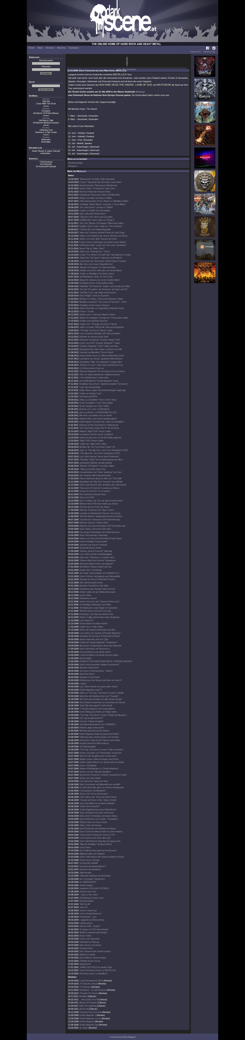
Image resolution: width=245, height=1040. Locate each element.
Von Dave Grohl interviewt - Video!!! (96, 671)
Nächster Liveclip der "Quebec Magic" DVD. (100, 340)
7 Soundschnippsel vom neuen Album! (97, 709)
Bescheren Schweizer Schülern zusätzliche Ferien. (103, 775)
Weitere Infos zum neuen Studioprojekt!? (98, 418)
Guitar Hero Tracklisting (91, 570)
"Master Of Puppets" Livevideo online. (97, 466)
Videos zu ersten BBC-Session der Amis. (98, 239)
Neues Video (85, 936)
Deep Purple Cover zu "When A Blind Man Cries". (102, 355)
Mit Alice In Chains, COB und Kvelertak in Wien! (101, 299)
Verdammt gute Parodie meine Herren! (97, 589)
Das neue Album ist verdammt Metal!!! (97, 803)
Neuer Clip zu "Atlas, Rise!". (92, 248)
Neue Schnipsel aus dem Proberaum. (97, 812)
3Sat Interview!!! (87, 674)
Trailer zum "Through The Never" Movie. (98, 324)
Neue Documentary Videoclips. (94, 535)
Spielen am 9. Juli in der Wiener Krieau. (98, 314)
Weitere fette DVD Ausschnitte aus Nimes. (99, 504)
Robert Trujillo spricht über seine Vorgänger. (99, 617)
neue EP (83, 907)
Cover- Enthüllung (88, 765)
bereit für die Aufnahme (90, 869)
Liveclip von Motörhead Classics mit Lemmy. (100, 513)
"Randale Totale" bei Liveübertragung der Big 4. (101, 459)
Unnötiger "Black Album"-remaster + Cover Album (102, 204)
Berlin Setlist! (85, 658)
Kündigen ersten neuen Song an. (95, 305)
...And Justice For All (88, 999)
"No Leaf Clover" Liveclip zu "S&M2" (96, 207)
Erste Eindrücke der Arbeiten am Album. (98, 828)
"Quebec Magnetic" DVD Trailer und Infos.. (99, 346)
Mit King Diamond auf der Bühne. (94, 731)
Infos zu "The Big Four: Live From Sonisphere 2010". (104, 450)
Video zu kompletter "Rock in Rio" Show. (98, 400)
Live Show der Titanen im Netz (94, 781)
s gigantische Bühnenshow (92, 920)
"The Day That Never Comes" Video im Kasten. (102, 749)
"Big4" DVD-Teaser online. (92, 440)
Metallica (83, 996)
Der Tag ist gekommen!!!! (91, 718)
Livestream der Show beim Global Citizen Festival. (103, 261)
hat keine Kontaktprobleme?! (93, 866)
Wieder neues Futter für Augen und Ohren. (99, 759)
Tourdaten (74, 48)
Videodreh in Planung (89, 942)
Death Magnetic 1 (88, 1015)
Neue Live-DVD (87, 497)
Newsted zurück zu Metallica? (94, 973)
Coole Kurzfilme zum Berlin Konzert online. (99, 655)
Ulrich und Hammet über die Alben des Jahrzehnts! (103, 485)
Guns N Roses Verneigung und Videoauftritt (100, 576)
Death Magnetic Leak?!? (91, 690)
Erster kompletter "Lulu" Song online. (96, 403)
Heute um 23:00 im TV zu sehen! (95, 491)
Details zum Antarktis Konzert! (94, 321)
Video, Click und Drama (90, 825)
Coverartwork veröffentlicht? (92, 791)
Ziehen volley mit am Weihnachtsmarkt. (98, 592)
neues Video (85, 595)
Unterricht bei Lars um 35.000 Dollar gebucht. (101, 437)
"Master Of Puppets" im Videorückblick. (98, 267)
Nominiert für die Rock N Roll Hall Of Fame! (100, 636)
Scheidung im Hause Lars (92, 898)
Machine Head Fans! (89, 667)
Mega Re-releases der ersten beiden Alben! (100, 280)
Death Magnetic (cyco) (90, 1018)
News (40, 48)
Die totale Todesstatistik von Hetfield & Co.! (99, 573)
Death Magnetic (87, 1021)
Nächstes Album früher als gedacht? (96, 564)
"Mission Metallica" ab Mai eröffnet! (96, 844)
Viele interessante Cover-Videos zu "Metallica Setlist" (104, 201)
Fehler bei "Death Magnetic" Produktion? (98, 642)
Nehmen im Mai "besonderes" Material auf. (99, 425)
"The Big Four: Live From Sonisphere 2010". (100, 453)
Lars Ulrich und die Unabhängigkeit (96, 554)
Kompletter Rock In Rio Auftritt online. (97, 283)
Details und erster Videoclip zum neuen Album (101, 270)
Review (45, 99)
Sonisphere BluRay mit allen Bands (96, 463)
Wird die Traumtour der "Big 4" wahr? (97, 510)
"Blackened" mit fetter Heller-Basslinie (97, 179)
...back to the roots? (89, 894)
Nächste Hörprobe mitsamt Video (95, 191)
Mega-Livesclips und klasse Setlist (96, 198)
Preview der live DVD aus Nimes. (95, 507)
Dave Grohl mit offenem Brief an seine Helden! (101, 831)
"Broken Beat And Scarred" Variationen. (98, 560)
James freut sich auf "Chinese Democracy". (99, 601)
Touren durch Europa (89, 860)
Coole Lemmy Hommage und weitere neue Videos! (102, 242)
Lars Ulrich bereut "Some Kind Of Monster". (100, 456)
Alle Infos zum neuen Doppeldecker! (96, 264)
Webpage (140, 92)
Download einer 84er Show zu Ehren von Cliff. (101, 349)
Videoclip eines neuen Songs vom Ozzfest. (99, 737)
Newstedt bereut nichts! (91, 548)
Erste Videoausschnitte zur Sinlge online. (98, 712)
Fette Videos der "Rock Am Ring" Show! (98, 797)
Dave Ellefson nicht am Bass (93, 958)
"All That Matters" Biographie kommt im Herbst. (101, 516)
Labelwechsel (86, 923)
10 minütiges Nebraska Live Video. (95, 604)
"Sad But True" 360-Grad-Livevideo (96, 217)
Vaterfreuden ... (87, 872)
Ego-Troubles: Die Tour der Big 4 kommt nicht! (101, 500)
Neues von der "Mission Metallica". (96, 772)
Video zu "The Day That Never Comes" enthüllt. (102, 693)
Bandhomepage (75, 163)
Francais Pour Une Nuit (90, 1012)
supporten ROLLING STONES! (94, 888)
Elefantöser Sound (87, 598)
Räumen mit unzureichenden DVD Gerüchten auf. (103, 526)
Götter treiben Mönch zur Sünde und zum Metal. (102, 762)
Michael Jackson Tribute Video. (94, 522)
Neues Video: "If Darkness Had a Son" (97, 188)
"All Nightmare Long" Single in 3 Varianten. (98, 608)
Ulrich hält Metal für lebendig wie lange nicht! (100, 841)
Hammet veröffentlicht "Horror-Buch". (97, 352)
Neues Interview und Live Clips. (94, 639)
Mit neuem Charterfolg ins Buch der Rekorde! (101, 645)
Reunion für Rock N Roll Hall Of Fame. (97, 579)
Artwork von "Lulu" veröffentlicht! (94, 409)
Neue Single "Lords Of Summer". (95, 295)
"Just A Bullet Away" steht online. (94, 377)
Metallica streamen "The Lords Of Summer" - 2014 (103, 302)
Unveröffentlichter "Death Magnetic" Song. (98, 381)
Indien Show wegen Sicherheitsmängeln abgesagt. (102, 390)
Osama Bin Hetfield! (89, 863)
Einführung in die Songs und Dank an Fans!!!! (101, 680)
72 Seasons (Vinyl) (88, 983)
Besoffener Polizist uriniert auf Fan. (96, 567)
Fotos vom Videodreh (90, 939)
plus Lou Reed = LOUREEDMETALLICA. (98, 412)
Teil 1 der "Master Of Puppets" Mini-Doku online (101, 223)
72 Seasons (85, 987)
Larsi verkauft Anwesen (90, 913)
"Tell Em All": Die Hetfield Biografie (95, 229)
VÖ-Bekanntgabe (88, 746)
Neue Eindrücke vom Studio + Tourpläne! (99, 819)
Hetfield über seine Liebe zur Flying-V (97, 220)
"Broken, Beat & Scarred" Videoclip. (96, 551)
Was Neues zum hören (90, 945)
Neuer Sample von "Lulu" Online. (94, 406)
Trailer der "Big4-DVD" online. (93, 444)
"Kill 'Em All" (85, 904)
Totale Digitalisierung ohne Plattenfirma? (98, 809)
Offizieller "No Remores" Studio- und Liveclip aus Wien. (105, 286)
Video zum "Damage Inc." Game (95, 251)
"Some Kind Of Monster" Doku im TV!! (97, 835)
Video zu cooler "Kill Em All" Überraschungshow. (102, 327)
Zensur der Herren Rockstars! (94, 794)
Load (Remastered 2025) (91, 980)
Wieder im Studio (87, 954)
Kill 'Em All (83, 1009)
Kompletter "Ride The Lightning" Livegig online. (101, 362)
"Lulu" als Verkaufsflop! (89, 387)
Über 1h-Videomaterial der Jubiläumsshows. (99, 374)
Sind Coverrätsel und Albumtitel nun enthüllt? (100, 784)
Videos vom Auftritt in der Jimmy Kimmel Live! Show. (104, 236)
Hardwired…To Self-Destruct (92, 990)
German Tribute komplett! (91, 721)
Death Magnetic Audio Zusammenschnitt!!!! (99, 734)
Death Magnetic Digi (89, 1025)
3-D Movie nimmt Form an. (92, 368)
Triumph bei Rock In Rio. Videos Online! (98, 800)
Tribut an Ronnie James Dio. (93, 469)
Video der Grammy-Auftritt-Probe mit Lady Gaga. (102, 232)
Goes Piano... (86, 847)
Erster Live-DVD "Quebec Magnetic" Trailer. (99, 343)
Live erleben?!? (87, 620)
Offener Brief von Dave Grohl (93, 822)
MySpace (72, 166)
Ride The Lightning (87, 1006)
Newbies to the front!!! (90, 677)
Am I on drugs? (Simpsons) (92, 879)
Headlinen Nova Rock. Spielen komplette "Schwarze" (103, 384)
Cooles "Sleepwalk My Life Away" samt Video (100, 182)
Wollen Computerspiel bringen (93, 932)
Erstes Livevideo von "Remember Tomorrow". (101, 753)
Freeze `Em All (86, 311)
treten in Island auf (88, 910)
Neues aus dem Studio (90, 778)
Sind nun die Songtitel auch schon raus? (98, 756)
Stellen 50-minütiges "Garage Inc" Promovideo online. (104, 318)
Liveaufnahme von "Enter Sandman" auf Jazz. (101, 472)
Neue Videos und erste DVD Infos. (96, 529)
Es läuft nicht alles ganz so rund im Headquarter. (102, 787)
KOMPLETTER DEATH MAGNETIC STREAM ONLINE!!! (105, 661)
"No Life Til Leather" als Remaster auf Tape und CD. (104, 289)
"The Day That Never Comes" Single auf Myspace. (103, 715)
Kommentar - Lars (88, 917)
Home (32, 48)
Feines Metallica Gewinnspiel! (93, 541)
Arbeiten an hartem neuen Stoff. (94, 337)
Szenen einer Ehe (88, 891)
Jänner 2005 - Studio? (90, 926)
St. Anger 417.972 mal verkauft (93, 929)
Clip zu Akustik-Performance (92, 213)
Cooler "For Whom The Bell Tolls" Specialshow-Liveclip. (105, 255)
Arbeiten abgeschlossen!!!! (91, 727)
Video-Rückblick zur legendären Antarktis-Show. (102, 308)
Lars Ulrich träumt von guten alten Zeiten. (99, 686)
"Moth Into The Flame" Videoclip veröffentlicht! (101, 258)
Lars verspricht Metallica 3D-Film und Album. (100, 333)
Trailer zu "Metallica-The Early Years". (97, 273)
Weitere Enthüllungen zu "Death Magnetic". (99, 768)
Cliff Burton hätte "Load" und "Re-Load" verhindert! (102, 245)
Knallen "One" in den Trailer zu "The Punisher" (101, 226)
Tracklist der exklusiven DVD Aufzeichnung (100, 519)
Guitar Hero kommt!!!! (90, 806)
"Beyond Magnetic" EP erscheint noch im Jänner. (102, 371)
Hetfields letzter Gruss (90, 961)
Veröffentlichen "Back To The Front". (96, 277)
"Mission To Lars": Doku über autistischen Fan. (101, 365)
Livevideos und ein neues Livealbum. (97, 434)
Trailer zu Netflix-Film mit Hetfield (95, 210)
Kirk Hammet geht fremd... (92, 582)
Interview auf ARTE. (88, 396)
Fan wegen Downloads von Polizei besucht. (100, 532)
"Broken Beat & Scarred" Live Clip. (95, 611)
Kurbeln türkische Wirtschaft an (94, 743)
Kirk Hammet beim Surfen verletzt (95, 951)
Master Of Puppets (88, 1002)
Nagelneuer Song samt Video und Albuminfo (99, 195)
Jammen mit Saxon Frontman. (94, 545)
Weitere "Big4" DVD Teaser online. (95, 431)
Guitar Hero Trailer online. (92, 627)
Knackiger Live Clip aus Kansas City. (96, 614)
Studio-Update (86, 885)
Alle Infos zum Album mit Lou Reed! (95, 415)
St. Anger (83, 1028)
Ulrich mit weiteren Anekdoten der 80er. (98, 630)
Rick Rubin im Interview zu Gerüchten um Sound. (102, 702)
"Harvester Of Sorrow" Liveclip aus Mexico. (100, 488)
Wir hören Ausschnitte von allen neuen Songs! (101, 699)
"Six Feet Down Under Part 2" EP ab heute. (99, 428)
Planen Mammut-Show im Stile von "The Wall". (101, 478)
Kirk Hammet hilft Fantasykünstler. (95, 475)
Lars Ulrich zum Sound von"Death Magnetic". (101, 633)
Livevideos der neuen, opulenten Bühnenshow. (101, 358)
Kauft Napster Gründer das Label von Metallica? (101, 422)
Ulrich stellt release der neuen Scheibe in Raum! (102, 857)
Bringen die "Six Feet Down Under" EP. (98, 447)
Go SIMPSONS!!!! (88, 882)
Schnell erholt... (87, 948)
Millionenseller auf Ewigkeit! (92, 854)
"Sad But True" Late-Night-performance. (98, 292)
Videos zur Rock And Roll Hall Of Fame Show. (101, 538)
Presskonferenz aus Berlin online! (95, 652)
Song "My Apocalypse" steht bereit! (96, 705)
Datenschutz (209, 51)
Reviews (50, 48)
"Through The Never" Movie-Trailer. (96, 330)
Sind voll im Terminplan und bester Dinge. (99, 816)
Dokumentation (87, 901)
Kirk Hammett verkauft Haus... (93, 494)
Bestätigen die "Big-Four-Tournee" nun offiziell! (101, 482)
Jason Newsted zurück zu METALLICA (98, 970)
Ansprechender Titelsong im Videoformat (98, 185)
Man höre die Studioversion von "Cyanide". (99, 696)
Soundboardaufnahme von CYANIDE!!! (97, 724)
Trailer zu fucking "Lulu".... (91, 393)
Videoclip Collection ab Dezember (95, 876)
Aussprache (85, 964)
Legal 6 (83, 683)
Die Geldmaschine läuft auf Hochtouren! (98, 850)
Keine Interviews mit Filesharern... (95, 649)
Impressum (195, 51)
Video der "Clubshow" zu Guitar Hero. (97, 557)
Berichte (61, 48)
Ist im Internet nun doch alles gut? (95, 838)
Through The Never (89, 993)
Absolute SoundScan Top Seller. (94, 585)
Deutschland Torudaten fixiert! (93, 623)
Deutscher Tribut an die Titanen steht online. (100, 740)
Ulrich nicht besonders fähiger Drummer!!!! (99, 664)
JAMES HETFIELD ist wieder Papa (96, 967)
